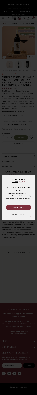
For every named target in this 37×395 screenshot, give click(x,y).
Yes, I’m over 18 (18, 207)
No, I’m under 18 (18, 214)
